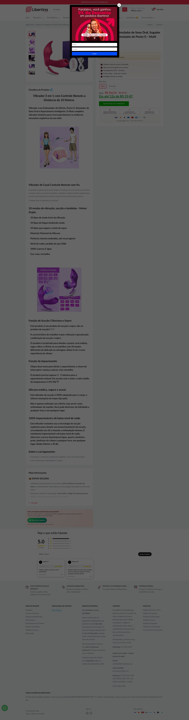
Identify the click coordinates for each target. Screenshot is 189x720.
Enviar (94, 54)
